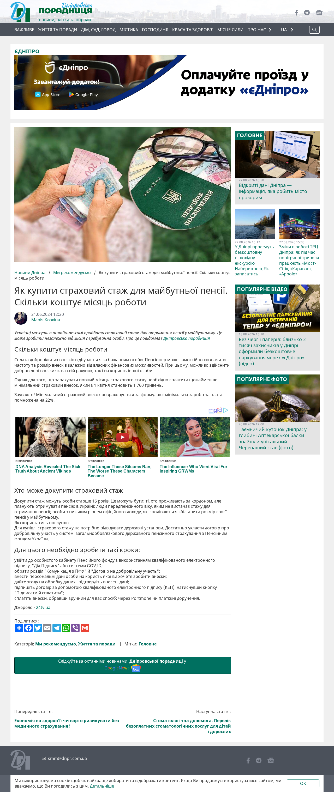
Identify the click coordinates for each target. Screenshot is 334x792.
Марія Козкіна (45, 320)
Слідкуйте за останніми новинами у (122, 664)
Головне (148, 644)
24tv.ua (43, 607)
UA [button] (284, 30)
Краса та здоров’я (192, 30)
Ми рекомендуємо (72, 272)
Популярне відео (262, 289)
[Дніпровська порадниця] (24, 760)
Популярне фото (262, 379)
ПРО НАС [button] (256, 30)
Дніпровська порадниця (186, 338)
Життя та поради (57, 30)
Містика (129, 30)
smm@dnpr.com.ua (67, 758)
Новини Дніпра (30, 272)
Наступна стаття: (178, 721)
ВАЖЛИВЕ (24, 30)
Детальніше (102, 786)
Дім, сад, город (98, 30)
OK (303, 783)
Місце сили (230, 30)
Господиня (155, 30)
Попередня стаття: (66, 719)
